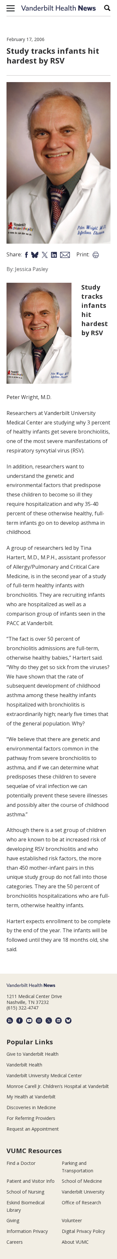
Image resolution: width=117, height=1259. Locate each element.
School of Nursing (25, 1192)
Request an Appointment (32, 1129)
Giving (12, 1220)
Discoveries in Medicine (31, 1107)
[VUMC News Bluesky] (68, 1020)
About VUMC (75, 1242)
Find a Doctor (20, 1163)
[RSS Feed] (9, 1020)
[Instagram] (39, 1020)
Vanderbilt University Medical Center (44, 1075)
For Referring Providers (30, 1118)
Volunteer (72, 1220)
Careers (14, 1242)
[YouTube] (29, 1020)
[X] (49, 1020)
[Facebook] (19, 1020)
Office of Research (81, 1202)
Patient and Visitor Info (30, 1181)
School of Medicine (82, 1181)
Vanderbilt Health (24, 1065)
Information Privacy (27, 1231)
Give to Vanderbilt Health (32, 1054)
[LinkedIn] (58, 1020)
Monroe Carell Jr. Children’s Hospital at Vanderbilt (57, 1086)
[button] (10, 8)
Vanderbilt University (83, 1192)
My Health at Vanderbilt (31, 1097)
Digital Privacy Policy (83, 1231)
